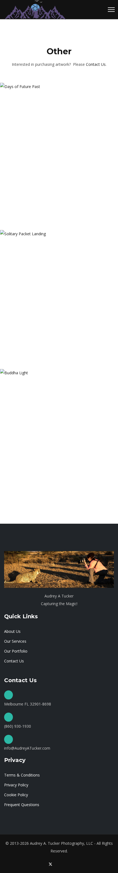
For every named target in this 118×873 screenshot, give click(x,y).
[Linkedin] (68, 864)
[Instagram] (76, 864)
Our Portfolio (15, 651)
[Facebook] (41, 864)
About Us (12, 631)
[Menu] (111, 9)
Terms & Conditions (22, 775)
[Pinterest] (59, 864)
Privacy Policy (16, 784)
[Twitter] (50, 864)
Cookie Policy (16, 794)
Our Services (15, 641)
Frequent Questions (21, 804)
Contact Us (96, 64)
